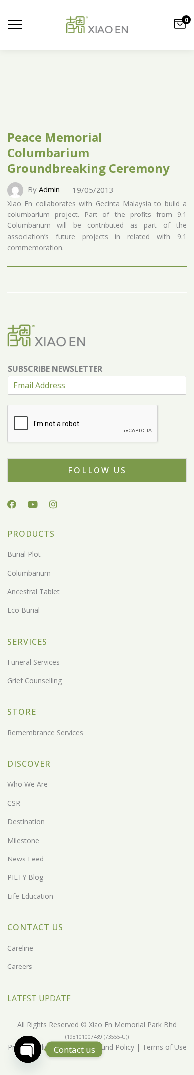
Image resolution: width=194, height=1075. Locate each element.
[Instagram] (53, 504)
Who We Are (27, 784)
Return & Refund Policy (96, 1047)
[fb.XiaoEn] (11, 504)
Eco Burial (23, 610)
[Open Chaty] (27, 1049)
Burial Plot (24, 554)
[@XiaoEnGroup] (33, 504)
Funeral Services (33, 662)
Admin (49, 189)
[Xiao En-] (97, 25)
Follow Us (97, 470)
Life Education (30, 896)
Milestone (23, 840)
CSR (13, 803)
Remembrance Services (45, 732)
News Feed (25, 858)
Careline (20, 948)
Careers (19, 966)
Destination (26, 821)
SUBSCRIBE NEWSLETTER (55, 369)
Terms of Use (163, 1047)
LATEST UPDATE (39, 998)
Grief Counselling (34, 680)
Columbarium (29, 573)
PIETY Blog (25, 877)
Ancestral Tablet (33, 591)
